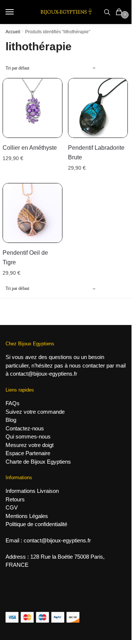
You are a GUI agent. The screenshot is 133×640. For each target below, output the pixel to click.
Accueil (13, 31)
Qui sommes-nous (28, 436)
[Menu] (17, 12)
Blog (11, 420)
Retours (15, 499)
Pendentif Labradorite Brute (96, 152)
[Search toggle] (107, 12)
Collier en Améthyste (30, 148)
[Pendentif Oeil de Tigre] (32, 213)
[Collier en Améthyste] (32, 108)
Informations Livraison (32, 491)
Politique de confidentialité (36, 524)
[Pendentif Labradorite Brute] (98, 108)
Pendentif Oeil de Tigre (25, 257)
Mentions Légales (27, 516)
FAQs (13, 403)
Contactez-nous (25, 428)
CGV (12, 507)
